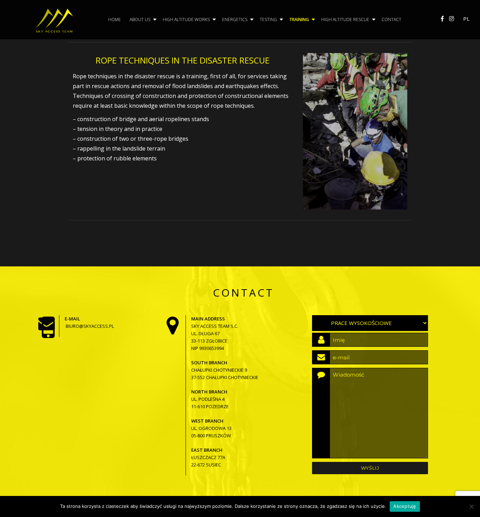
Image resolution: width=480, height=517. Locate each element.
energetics (234, 19)
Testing (268, 19)
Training (299, 19)
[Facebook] (442, 18)
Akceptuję (404, 506)
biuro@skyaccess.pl (90, 326)
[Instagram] (451, 18)
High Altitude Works (186, 19)
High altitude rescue (345, 19)
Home (114, 19)
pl (466, 18)
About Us (140, 19)
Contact (391, 19)
